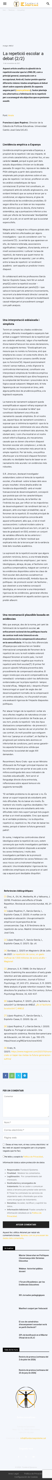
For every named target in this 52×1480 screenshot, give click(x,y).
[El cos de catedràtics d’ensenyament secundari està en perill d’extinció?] (10, 1325)
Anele (11, 115)
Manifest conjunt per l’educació (33, 1308)
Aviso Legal (13, 1473)
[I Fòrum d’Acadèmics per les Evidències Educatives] (10, 1285)
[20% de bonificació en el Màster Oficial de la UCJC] (10, 1338)
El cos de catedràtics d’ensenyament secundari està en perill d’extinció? (33, 1324)
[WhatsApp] (12, 1075)
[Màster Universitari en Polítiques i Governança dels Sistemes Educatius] (10, 1259)
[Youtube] (33, 1457)
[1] (5, 896)
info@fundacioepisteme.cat (33, 1438)
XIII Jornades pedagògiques (32, 1295)
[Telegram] (24, 1075)
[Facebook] (5, 1075)
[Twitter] (18, 1075)
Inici (4, 10)
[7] (5, 1015)
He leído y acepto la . (24, 1156)
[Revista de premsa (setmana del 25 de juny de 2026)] (10, 1373)
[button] (4, 3)
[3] (5, 940)
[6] (5, 1001)
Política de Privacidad (33, 1156)
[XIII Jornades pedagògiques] (10, 1298)
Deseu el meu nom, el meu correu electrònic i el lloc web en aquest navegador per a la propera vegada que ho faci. (25, 1147)
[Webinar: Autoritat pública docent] (10, 1272)
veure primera (23, 90)
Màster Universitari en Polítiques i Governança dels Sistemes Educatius (34, 1258)
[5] (5, 968)
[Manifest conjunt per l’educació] (10, 1312)
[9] (5, 1048)
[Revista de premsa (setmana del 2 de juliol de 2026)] (10, 1360)
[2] (5, 911)
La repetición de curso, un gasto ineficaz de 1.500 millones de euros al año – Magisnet (25, 958)
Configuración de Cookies (26, 1477)
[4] (5, 950)
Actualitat (21, 10)
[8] (5, 1026)
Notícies (11, 10)
